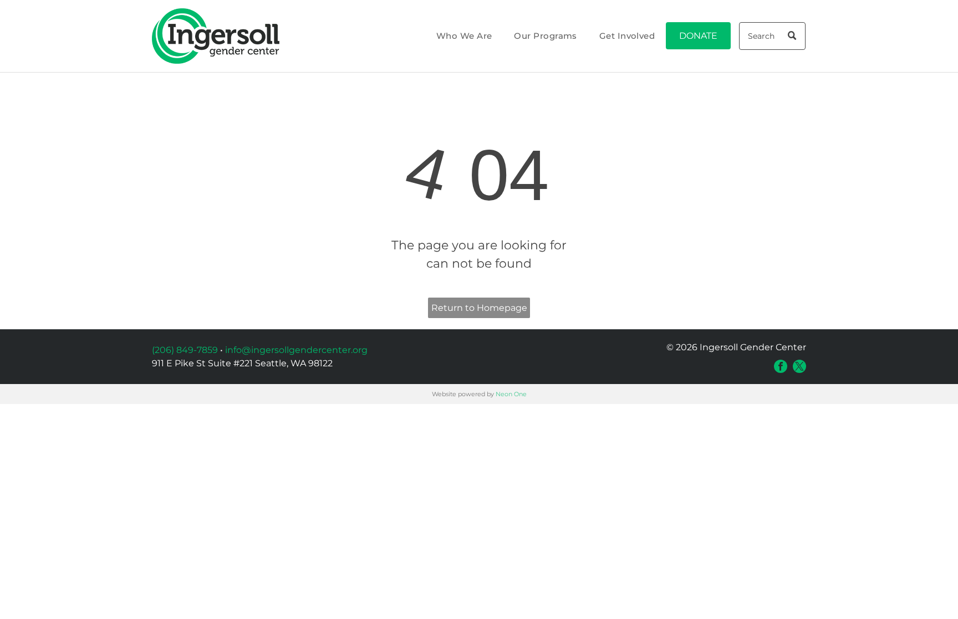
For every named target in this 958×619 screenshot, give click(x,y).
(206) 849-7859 (185, 350)
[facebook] (780, 366)
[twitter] (799, 366)
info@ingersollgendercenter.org (296, 350)
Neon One (511, 394)
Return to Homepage (479, 308)
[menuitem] (464, 36)
